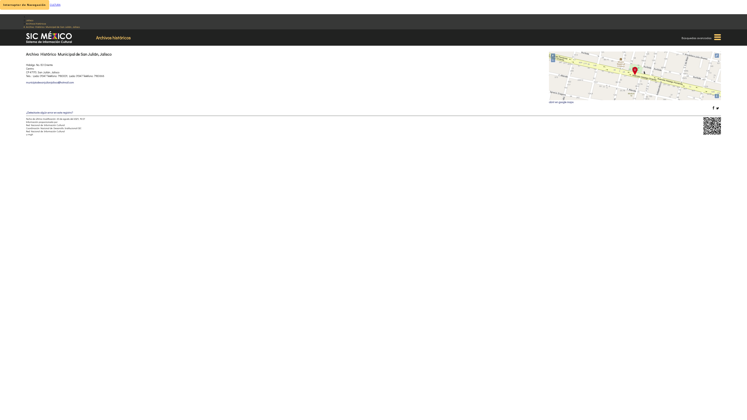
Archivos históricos (36, 23)
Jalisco (29, 20)
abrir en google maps (561, 102)
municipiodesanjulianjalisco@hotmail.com (50, 82)
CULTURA (55, 5)
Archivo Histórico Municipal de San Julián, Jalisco (53, 26)
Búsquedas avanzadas (697, 38)
